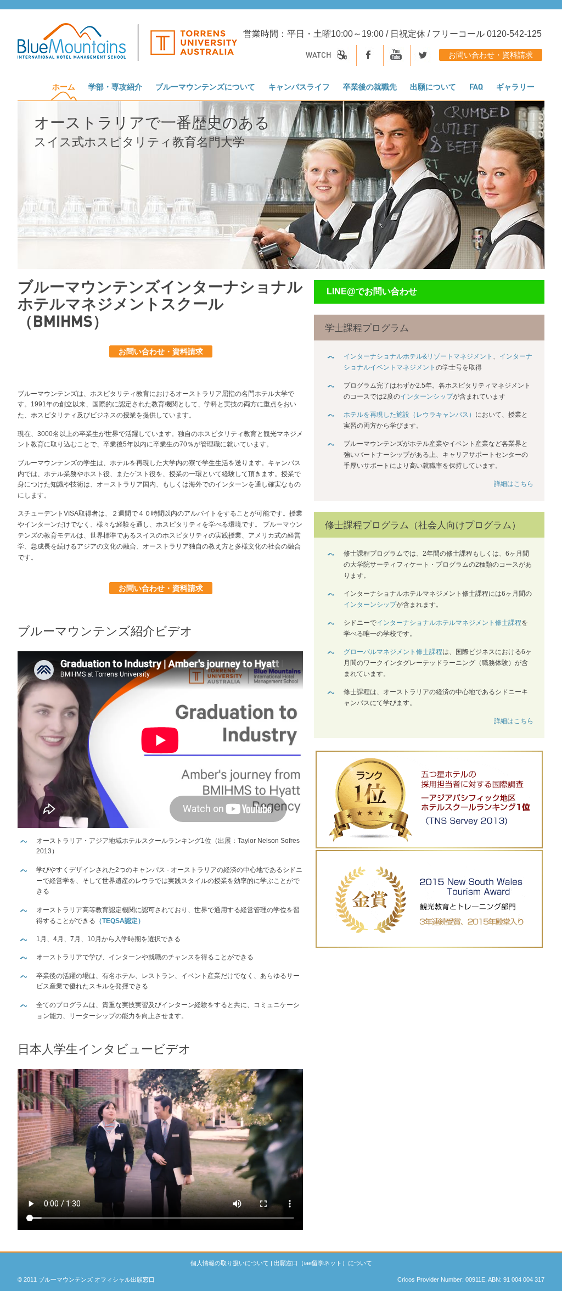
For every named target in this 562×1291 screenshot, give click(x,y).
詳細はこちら (513, 484)
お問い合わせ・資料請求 (490, 55)
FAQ (476, 87)
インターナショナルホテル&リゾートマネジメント (418, 356)
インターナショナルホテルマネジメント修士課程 (448, 623)
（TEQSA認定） (119, 921)
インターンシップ (426, 396)
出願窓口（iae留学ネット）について (323, 1263)
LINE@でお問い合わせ (372, 291)
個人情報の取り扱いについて (229, 1263)
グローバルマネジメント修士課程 (393, 652)
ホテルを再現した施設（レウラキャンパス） (409, 414)
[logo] (127, 47)
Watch (319, 55)
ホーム (63, 87)
